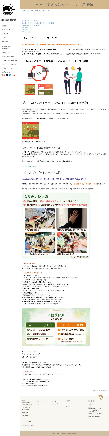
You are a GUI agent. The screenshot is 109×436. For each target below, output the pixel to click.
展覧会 (4, 26)
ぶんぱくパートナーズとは (30, 21)
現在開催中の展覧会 (26, 402)
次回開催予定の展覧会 (27, 404)
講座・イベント (7, 29)
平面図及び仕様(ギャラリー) (94, 408)
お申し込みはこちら (31, 166)
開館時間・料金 (91, 401)
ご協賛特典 (25, 29)
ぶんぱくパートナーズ (9, 64)
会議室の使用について (93, 411)
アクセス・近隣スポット (9, 60)
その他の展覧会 (25, 409)
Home (23, 10)
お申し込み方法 (26, 31)
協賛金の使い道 (26, 27)
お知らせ (5, 33)
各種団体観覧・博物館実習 (7, 48)
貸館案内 (90, 406)
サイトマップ (69, 403)
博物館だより (54, 401)
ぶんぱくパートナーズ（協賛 (31, 25)
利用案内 (5, 41)
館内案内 (90, 403)
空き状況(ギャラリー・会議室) (95, 413)
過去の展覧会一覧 (26, 407)
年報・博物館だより (8, 56)
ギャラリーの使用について (94, 410)
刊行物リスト (6, 52)
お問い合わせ (6, 72)
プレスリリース (7, 68)
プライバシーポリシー (71, 406)
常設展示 (5, 37)
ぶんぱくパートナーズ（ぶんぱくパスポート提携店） (38, 23)
